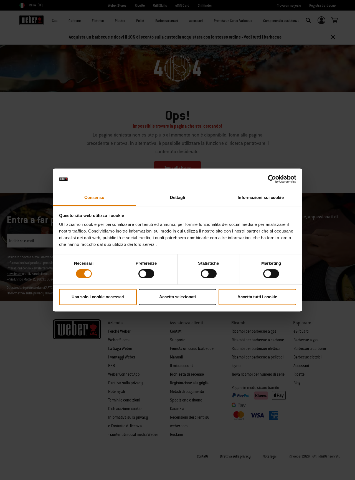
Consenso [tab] (94, 197)
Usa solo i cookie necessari (98, 296)
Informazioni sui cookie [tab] (260, 197)
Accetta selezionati (177, 296)
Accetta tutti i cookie (257, 296)
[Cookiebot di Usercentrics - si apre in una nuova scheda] (272, 179)
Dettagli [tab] (177, 197)
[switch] (146, 273)
